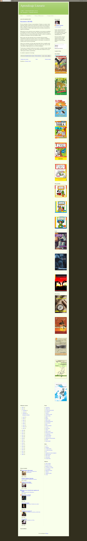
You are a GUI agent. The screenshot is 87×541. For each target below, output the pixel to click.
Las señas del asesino (48, 450)
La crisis (46, 427)
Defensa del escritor (48, 470)
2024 (23, 430)
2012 (23, 449)
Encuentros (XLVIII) (26, 21)
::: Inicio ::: (22, 15)
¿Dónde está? (47, 408)
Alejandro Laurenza (59, 25)
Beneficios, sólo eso (48, 466)
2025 (23, 409)
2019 (23, 438)
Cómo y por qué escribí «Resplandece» (28, 492)
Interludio (47, 447)
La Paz (46, 474)
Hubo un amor (47, 420)
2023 (23, 431)
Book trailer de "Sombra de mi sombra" (33, 504)
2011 (23, 451)
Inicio (37, 59)
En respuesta (47, 411)
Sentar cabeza (47, 455)
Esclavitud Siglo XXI (49, 421)
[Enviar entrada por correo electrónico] (43, 55)
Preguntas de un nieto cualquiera (50, 453)
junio (24, 420)
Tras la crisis (47, 428)
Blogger (47, 533)
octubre (24, 412)
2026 (23, 407)
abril (24, 423)
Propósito (47, 413)
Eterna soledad (47, 441)
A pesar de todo (48, 436)
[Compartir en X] (47, 55)
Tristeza (46, 429)
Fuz (46, 451)
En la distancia (47, 422)
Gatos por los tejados (25, 503)
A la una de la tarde (48, 414)
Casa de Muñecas (29, 483)
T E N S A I (28, 495)
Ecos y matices (24, 519)
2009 (23, 454)
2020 (23, 436)
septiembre (25, 413)
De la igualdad (47, 469)
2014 (23, 446)
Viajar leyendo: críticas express (27, 470)
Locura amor (47, 457)
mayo (24, 421)
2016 (23, 443)
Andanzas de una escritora (26, 482)
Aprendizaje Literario (32, 5)
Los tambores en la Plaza (30, 520)
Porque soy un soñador (49, 432)
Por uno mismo (48, 464)
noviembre (25, 410)
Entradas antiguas (48, 59)
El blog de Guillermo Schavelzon (27, 478)
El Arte (46, 439)
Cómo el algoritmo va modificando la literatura (29, 479)
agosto (24, 417)
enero (24, 428)
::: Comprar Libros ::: (50, 15)
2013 (23, 448)
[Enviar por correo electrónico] (45, 55)
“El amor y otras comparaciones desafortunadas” (32, 472)
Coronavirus (47, 407)
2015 (23, 444)
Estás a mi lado (48, 431)
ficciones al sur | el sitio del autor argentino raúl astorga (30, 491)
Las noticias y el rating (49, 467)
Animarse (47, 471)
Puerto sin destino (48, 425)
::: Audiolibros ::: (29, 15)
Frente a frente (47, 415)
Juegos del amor (48, 454)
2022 (23, 433)
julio (24, 418)
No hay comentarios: (38, 55)
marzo (24, 425)
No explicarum (47, 434)
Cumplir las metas (48, 473)
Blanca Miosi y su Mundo (26, 495)
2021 (23, 435)
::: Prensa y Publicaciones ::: (39, 15)
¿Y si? (46, 446)
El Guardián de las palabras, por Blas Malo (33, 512)
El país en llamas (48, 435)
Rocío (46, 424)
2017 (23, 441)
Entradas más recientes (24, 59)
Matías (46, 417)
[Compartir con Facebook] (48, 55)
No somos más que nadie (49, 410)
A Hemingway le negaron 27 (27, 511)
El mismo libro (48, 458)
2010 (23, 452)
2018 (23, 440)
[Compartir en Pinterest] (49, 55)
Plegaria (46, 418)
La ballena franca (48, 448)
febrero (24, 426)
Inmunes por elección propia (50, 438)
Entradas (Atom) (28, 61)
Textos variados (48, 463)
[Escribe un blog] (46, 55)
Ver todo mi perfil (58, 27)
